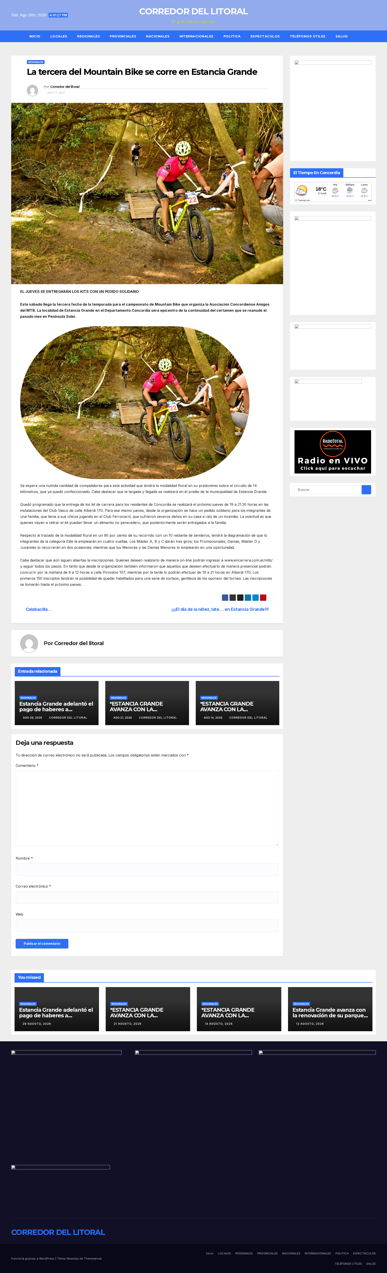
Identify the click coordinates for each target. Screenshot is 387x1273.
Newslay (73, 1258)
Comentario (27, 765)
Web (19, 914)
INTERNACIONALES (196, 36)
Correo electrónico (33, 886)
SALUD (341, 36)
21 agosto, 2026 (128, 1023)
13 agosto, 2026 (310, 1023)
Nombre (24, 858)
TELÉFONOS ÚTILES (308, 36)
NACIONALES (158, 36)
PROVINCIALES (123, 36)
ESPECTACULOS (265, 36)
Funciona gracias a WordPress (33, 1258)
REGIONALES (88, 36)
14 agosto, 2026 (219, 1023)
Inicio (35, 36)
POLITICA (232, 36)
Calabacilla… (39, 609)
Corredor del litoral (64, 87)
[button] (374, 36)
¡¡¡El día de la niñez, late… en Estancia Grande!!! (220, 609)
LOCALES (58, 36)
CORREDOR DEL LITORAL (193, 11)
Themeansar (93, 1258)
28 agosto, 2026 (37, 1023)
